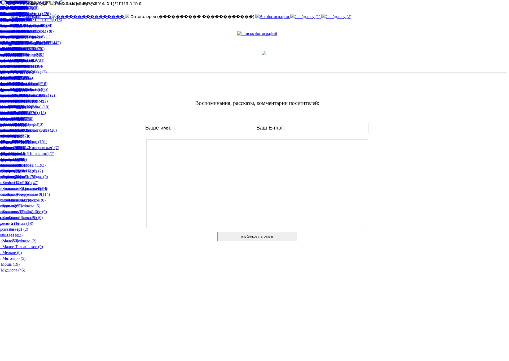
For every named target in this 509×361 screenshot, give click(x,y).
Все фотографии (275, 16)
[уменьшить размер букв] (73, 3)
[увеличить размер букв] (24, 3)
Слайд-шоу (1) (308, 16)
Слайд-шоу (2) (338, 16)
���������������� (90, 16)
